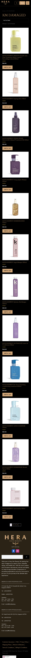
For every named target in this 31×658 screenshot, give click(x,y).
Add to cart (7, 67)
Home (3, 11)
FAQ (17, 642)
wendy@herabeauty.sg (10, 604)
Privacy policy (24, 642)
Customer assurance (8, 642)
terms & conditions (8, 647)
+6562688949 (7, 591)
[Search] (26, 557)
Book (22, 3)
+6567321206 (7, 617)
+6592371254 (9, 594)
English (7, 656)
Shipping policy (6, 645)
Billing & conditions (21, 647)
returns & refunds (18, 645)
